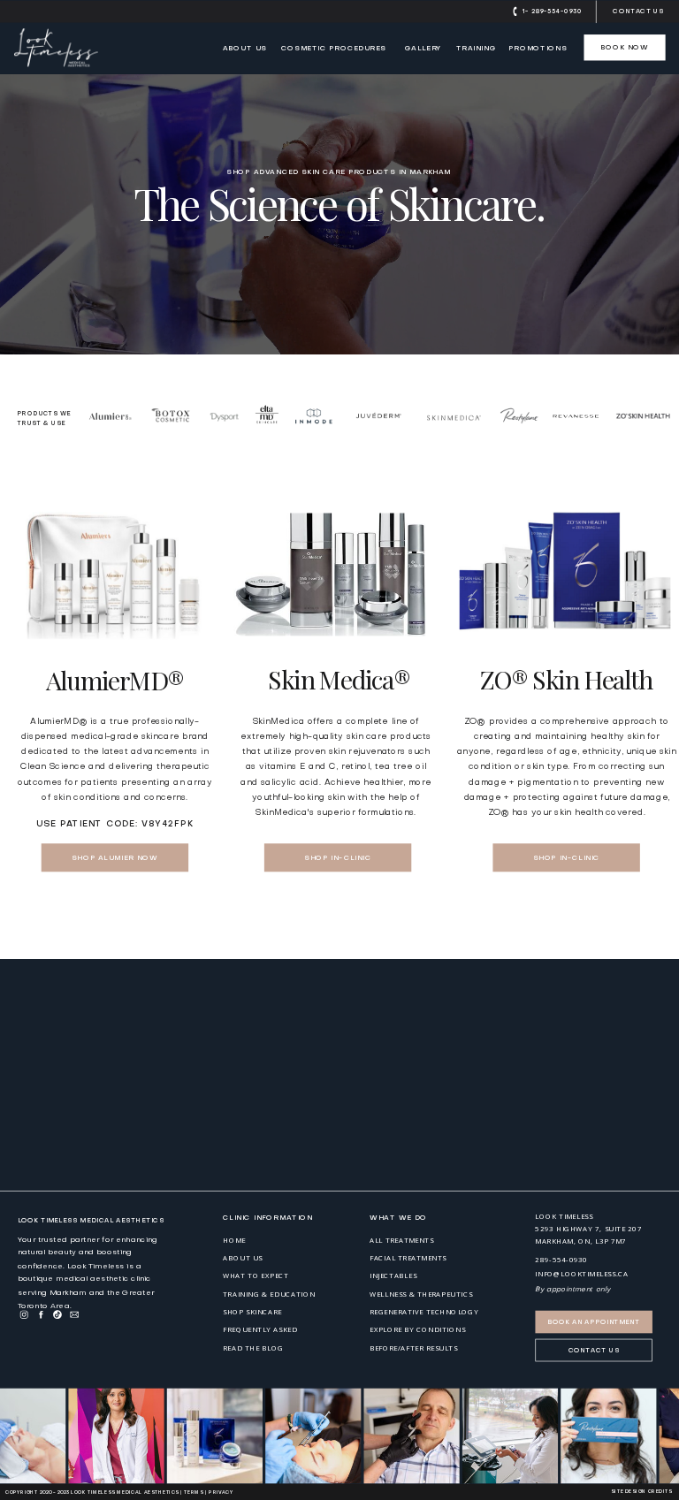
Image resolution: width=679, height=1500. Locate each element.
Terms (193, 1492)
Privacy (221, 1492)
